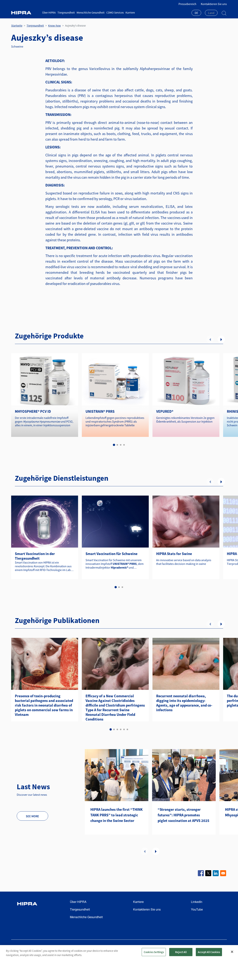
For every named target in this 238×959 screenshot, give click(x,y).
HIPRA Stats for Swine (174, 553)
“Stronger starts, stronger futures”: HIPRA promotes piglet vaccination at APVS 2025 (183, 815)
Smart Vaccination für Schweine (111, 553)
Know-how (54, 25)
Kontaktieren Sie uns (214, 4)
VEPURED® (164, 411)
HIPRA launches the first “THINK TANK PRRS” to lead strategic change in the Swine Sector (116, 815)
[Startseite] (25, 12)
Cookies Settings (154, 952)
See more (32, 816)
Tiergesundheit (66, 12)
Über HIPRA (49, 12)
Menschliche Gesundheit (90, 12)
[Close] (232, 952)
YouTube (197, 909)
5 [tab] (124, 729)
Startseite (16, 25)
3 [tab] (120, 445)
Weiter (221, 339)
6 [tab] (127, 729)
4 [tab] (124, 445)
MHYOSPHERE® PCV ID (33, 411)
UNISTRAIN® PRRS (100, 411)
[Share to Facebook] (201, 873)
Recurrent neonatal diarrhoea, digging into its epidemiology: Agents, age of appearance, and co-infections (184, 703)
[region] (119, 952)
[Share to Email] (223, 873)
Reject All (181, 952)
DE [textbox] (196, 13)
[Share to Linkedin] (216, 873)
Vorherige (210, 339)
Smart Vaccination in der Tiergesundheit (35, 556)
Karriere (130, 12)
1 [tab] (114, 445)
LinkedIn (196, 902)
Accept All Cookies (209, 952)
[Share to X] (208, 873)
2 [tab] (117, 445)
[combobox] (196, 13)
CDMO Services (115, 12)
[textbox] (211, 13)
